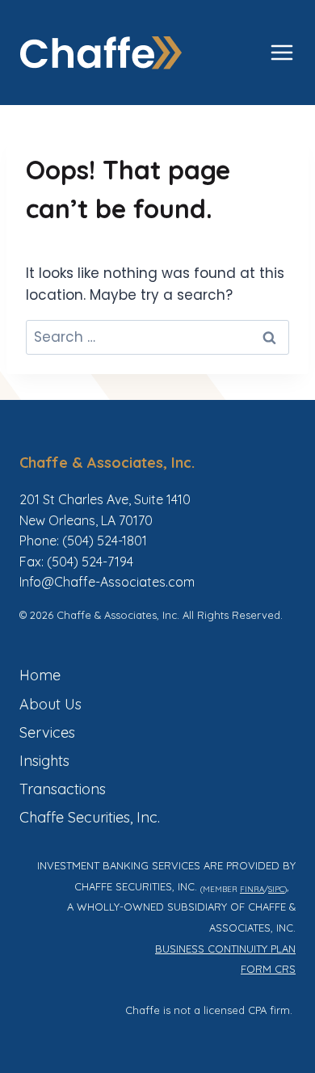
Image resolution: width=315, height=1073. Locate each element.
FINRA (252, 889)
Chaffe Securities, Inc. (89, 817)
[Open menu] (282, 52)
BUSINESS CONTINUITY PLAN (225, 948)
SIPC (276, 889)
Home (40, 675)
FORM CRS (268, 968)
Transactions (62, 789)
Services (47, 732)
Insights (44, 760)
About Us (50, 704)
